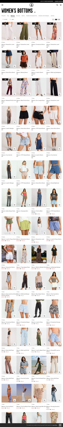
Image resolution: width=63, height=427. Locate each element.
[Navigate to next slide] (15, 41)
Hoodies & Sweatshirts (31, 15)
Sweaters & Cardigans (44, 15)
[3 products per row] (53, 19)
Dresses (18, 15)
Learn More (55, 425)
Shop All (3, 15)
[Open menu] (2, 5)
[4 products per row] (56, 19)
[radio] (3, 41)
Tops (8, 15)
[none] (9, 41)
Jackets (52, 15)
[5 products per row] (59, 19)
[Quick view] (14, 38)
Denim (23, 15)
